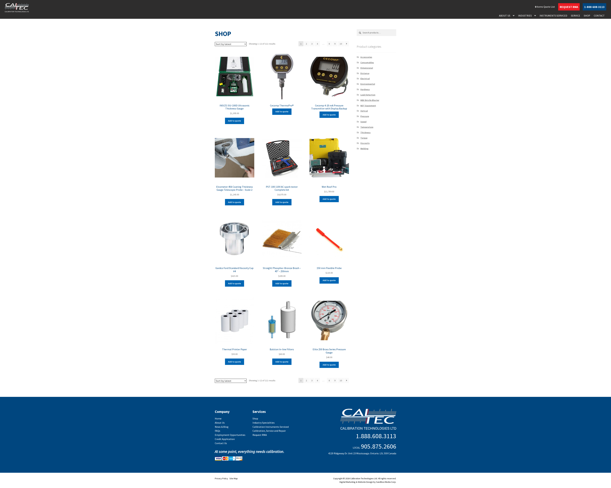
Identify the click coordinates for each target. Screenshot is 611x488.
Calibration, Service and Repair (269, 430)
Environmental (367, 84)
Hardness (365, 89)
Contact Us (221, 443)
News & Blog (221, 426)
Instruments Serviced (553, 15)
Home (218, 418)
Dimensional (366, 67)
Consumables (367, 62)
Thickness (365, 132)
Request (569, 7)
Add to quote (234, 120)
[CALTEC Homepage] (347, 420)
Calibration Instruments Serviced (271, 426)
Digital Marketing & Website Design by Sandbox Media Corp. (368, 482)
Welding (364, 148)
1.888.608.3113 (376, 436)
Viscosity (365, 143)
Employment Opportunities (230, 434)
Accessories (366, 57)
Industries (525, 15)
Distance (364, 73)
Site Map (233, 478)
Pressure (364, 116)
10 (341, 43)
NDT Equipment (368, 105)
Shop (587, 15)
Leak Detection (367, 94)
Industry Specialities (264, 422)
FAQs (217, 430)
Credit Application (225, 439)
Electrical (365, 78)
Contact (599, 15)
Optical (364, 110)
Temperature (366, 127)
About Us (504, 15)
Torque (363, 137)
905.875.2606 (378, 446)
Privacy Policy (221, 478)
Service (575, 15)
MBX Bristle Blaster (369, 100)
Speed (363, 121)
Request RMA (260, 434)
